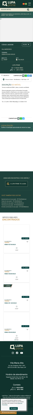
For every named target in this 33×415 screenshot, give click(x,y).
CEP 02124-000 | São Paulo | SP (17, 367)
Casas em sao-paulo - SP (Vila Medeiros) (12, 201)
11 (18, 68)
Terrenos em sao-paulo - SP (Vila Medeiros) (12, 205)
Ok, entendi (13, 408)
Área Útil (4, 58)
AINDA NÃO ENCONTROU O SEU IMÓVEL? (16, 178)
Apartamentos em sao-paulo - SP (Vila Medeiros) (14, 199)
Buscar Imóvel (6, 9)
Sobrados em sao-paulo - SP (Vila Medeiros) (13, 203)
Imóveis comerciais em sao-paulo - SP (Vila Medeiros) (15, 206)
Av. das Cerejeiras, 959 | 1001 (16, 365)
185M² (5, 59)
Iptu (17, 58)
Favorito (6, 75)
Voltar (25, 44)
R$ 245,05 (21, 59)
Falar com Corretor (9, 412)
